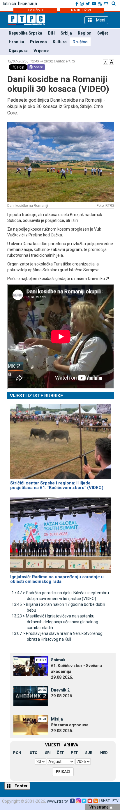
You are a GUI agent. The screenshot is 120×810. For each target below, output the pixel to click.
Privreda (38, 41)
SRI (48, 752)
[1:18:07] (30, 665)
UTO (33, 752)
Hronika (16, 41)
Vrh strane (99, 807)
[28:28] (30, 725)
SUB (89, 752)
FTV (115, 801)
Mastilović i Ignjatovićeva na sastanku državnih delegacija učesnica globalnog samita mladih (55, 622)
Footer (21, 786)
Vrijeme (41, 50)
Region (84, 33)
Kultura (60, 41)
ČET (60, 752)
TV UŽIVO (35, 10)
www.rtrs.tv (57, 801)
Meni (100, 20)
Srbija (66, 33)
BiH (51, 33)
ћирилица (27, 3)
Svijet (102, 33)
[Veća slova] (111, 61)
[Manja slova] (105, 61)
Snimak (58, 660)
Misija (57, 719)
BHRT (105, 801)
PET (74, 752)
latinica (9, 3)
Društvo (80, 41)
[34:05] (30, 696)
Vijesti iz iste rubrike (36, 395)
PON (17, 752)
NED (104, 752)
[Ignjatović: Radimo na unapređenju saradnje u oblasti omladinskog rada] (60, 532)
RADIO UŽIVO (82, 10)
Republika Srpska (25, 33)
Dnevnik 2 (60, 690)
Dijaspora (18, 50)
